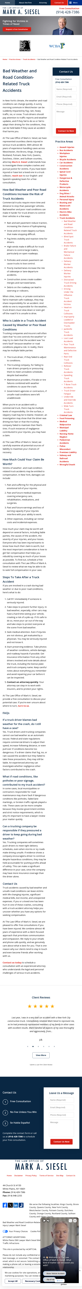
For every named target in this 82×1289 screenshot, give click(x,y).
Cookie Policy (36, 1231)
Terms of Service (46, 1175)
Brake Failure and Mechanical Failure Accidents (70, 251)
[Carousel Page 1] (27, 1046)
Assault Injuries (67, 147)
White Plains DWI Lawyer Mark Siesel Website (24, 1240)
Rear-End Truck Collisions (68, 359)
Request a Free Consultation (17, 29)
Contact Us (59, 2)
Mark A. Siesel (19, 162)
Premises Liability (68, 452)
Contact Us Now (66, 131)
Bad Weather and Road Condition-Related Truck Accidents (70, 227)
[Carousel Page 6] (54, 1046)
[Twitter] (10, 1205)
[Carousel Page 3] (38, 1046)
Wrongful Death (67, 464)
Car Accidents (66, 162)
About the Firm (25, 2)
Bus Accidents (66, 150)
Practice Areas (15, 59)
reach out (17, 175)
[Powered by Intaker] (64, 1284)
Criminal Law (66, 415)
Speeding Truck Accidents (68, 378)
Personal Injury (67, 199)
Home (7, 2)
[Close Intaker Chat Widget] (75, 1220)
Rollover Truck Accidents (68, 369)
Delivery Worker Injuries (67, 273)
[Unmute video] (44, 1220)
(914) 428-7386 (67, 12)
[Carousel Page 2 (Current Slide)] (33, 1046)
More (75, 2)
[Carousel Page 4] (43, 1046)
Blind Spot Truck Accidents (68, 239)
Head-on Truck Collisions (68, 310)
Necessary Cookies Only (36, 1281)
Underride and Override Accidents (70, 399)
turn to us (23, 705)
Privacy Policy (31, 1175)
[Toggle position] (70, 1220)
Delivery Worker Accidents (68, 264)
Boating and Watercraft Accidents (65, 205)
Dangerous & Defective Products (66, 181)
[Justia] (21, 1205)
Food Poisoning (67, 418)
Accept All (13, 1281)
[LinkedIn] (15, 1205)
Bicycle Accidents (68, 159)
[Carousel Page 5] (49, 1046)
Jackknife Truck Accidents (68, 332)
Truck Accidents (29, 59)
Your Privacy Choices (18, 1231)
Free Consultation (69, 8)
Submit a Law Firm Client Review (41, 1065)
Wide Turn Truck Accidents (68, 409)
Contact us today (12, 962)
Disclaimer (18, 1175)
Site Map (59, 1175)
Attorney (43, 2)
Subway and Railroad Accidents (65, 458)
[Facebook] (5, 1205)
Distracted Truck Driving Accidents (70, 282)
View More (41, 1055)
